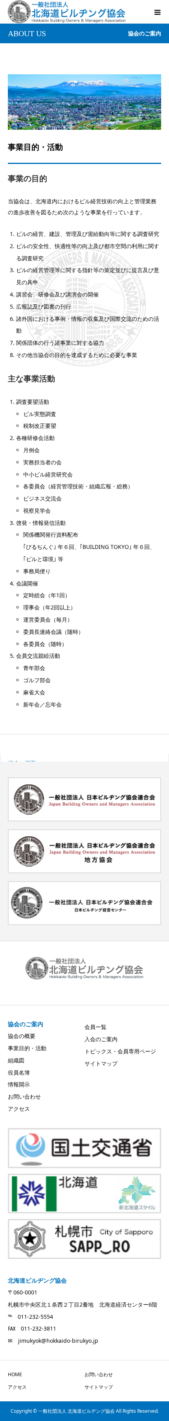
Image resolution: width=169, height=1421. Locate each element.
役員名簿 (19, 1072)
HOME (15, 1374)
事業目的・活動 (27, 1048)
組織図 (16, 1060)
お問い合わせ (24, 1096)
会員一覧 (95, 1027)
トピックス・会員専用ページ (120, 1051)
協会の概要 (21, 1036)
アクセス (19, 1108)
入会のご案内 (101, 1039)
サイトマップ (101, 1063)
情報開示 (19, 1084)
